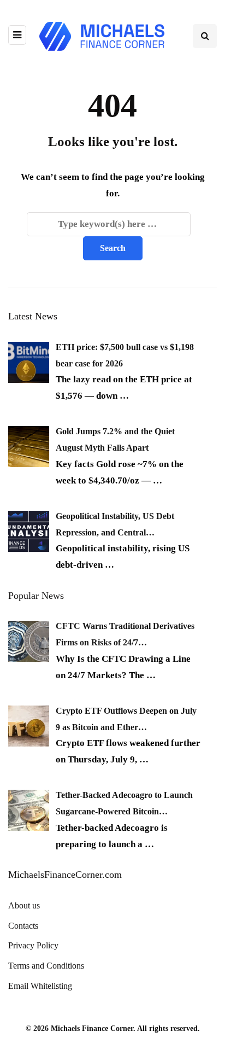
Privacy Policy (33, 945)
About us (24, 905)
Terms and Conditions (46, 965)
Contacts (23, 925)
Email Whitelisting (40, 985)
